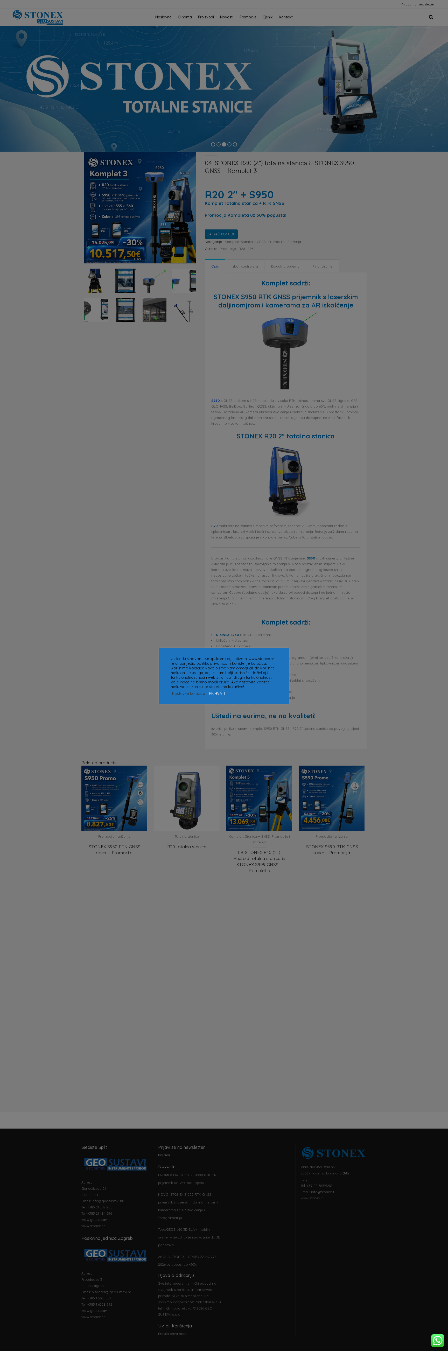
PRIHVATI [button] (217, 693)
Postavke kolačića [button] (188, 693)
